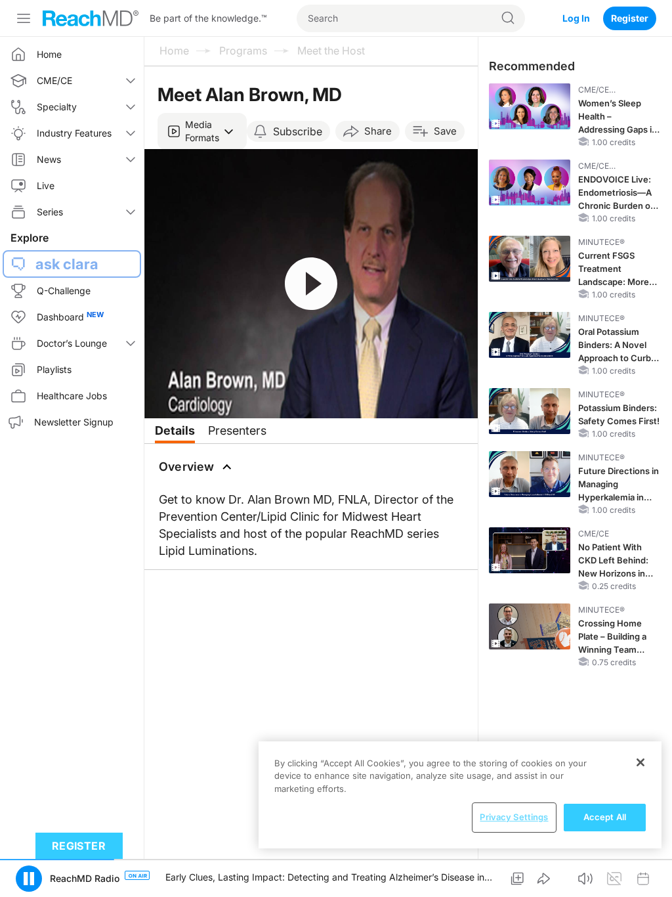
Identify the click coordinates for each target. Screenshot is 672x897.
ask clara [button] (66, 264)
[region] (460, 794)
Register (629, 18)
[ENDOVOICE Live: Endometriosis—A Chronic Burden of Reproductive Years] (529, 183)
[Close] (640, 762)
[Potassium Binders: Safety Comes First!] (529, 411)
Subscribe (297, 131)
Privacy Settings (514, 817)
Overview (187, 466)
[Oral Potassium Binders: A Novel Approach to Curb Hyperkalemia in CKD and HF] (529, 335)
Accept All (604, 817)
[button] (202, 131)
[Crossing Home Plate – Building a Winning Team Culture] (529, 626)
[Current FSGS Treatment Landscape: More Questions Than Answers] (529, 259)
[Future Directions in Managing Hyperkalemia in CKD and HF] (529, 474)
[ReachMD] (90, 18)
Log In (576, 18)
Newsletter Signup (74, 421)
